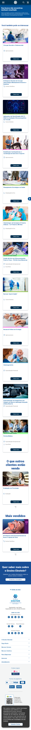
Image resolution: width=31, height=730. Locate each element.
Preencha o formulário (15, 579)
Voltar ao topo (16, 589)
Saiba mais (16, 59)
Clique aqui (17, 697)
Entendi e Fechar (15, 724)
